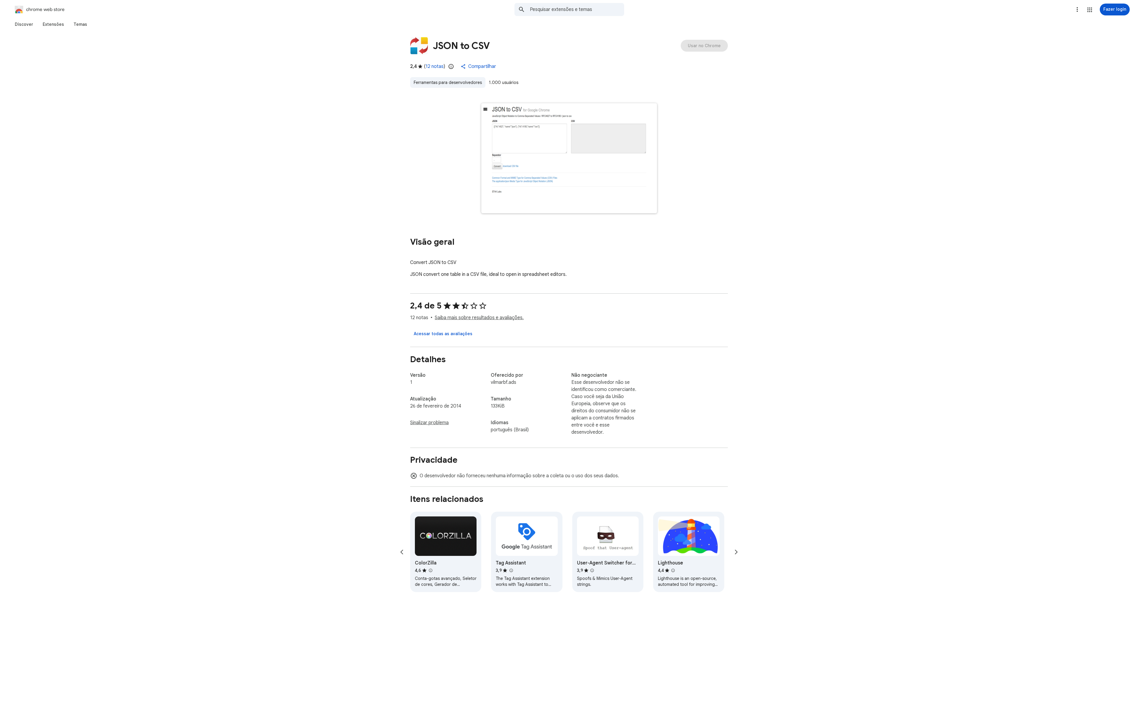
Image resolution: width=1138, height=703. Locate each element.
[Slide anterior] (402, 552)
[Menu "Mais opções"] (1077, 9)
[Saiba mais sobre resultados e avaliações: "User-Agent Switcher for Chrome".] (592, 570)
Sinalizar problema (429, 423)
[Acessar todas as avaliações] (443, 334)
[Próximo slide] (736, 552)
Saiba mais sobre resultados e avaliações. (479, 318)
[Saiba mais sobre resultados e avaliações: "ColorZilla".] (430, 570)
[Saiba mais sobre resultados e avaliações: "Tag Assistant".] (511, 570)
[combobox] (577, 9)
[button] (1090, 10)
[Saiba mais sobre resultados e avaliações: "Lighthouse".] (673, 570)
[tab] (24, 24)
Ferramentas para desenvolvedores (448, 82)
